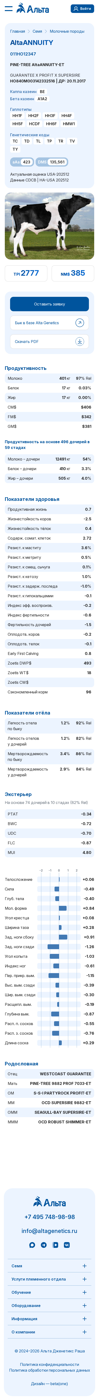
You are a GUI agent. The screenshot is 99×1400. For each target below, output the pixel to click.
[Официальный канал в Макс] (32, 1245)
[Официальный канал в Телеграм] (44, 1245)
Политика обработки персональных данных (49, 1370)
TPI (16, 274)
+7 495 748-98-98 (49, 1216)
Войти (85, 8)
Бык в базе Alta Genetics (37, 322)
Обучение (21, 1292)
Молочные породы (67, 31)
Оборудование (26, 1305)
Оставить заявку (49, 304)
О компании (23, 1332)
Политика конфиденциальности (49, 1364)
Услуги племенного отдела (39, 1279)
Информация (24, 1318)
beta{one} (59, 1383)
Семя (37, 31)
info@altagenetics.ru (49, 1230)
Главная (17, 31)
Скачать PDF (27, 341)
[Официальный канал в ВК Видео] (55, 1245)
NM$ (65, 274)
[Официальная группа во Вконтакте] (67, 1245)
